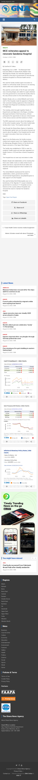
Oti (2, 606)
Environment (5, 645)
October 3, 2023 (7, 57)
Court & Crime (5, 632)
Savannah (4, 609)
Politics (3, 655)
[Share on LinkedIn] (17, 62)
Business (4, 630)
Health (5, 47)
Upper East (4, 611)
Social (3, 660)
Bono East (4, 591)
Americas (6, 287)
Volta (3, 616)
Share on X (20, 208)
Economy (4, 637)
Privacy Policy (5, 681)
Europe (5, 299)
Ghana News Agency (23, 769)
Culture (3, 635)
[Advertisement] (19, 260)
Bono (3, 589)
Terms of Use (5, 676)
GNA (14, 57)
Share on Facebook (20, 202)
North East (4, 601)
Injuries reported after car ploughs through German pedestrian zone (18, 337)
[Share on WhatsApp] (13, 62)
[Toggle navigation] (3, 19)
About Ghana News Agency (9, 720)
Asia (4, 311)
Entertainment (5, 642)
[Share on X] (8, 62)
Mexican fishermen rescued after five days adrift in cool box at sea (18, 291)
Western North (5, 621)
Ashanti (3, 586)
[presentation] (32, 558)
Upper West (4, 614)
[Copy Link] (21, 62)
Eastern (3, 596)
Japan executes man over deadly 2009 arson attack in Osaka (17, 314)
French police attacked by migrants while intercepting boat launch (18, 302)
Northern (4, 604)
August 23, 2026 (7, 294)
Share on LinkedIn (20, 218)
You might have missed (12, 558)
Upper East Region (11, 197)
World (3, 665)
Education (4, 640)
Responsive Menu (35, 1)
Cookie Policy (5, 679)
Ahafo (3, 584)
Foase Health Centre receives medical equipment (20, 227)
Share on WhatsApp (20, 213)
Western (3, 619)
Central (3, 594)
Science (3, 657)
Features (4, 647)
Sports (3, 662)
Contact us (6, 773)
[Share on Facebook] (4, 62)
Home (3, 667)
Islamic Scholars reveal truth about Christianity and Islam (19, 234)
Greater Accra (5, 599)
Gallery (3, 650)
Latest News (8, 283)
